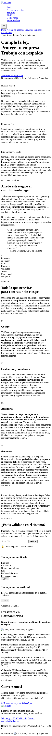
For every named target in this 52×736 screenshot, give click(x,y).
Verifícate (11, 15)
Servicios (11, 12)
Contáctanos (12, 18)
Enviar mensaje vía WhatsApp (17, 703)
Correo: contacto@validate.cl (18, 719)
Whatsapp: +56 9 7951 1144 (14, 718)
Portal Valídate (13, 20)
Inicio (9, 7)
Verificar (33, 541)
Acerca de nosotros (15, 10)
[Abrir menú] (4, 26)
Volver (5, 579)
